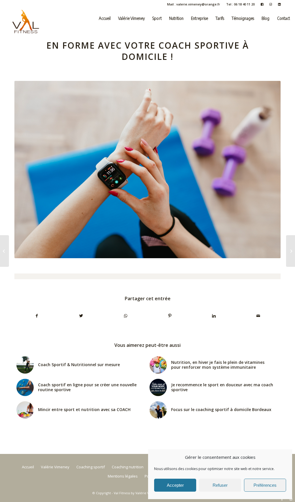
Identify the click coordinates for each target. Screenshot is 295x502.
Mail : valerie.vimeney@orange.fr (193, 4)
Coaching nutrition (127, 466)
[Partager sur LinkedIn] (214, 315)
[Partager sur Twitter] (81, 315)
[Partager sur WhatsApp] (125, 315)
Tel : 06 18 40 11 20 (240, 4)
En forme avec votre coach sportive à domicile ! (147, 50)
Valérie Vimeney (55, 466)
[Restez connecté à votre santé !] (290, 251)
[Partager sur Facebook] (37, 315)
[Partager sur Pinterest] (170, 315)
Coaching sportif (90, 466)
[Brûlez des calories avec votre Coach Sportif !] (4, 251)
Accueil (28, 466)
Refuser (220, 485)
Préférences (265, 485)
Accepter (175, 485)
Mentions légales (123, 476)
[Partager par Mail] (258, 315)
